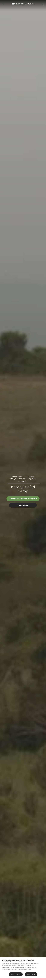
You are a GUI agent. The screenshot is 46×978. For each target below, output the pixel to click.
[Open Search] (42, 4)
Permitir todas (15, 974)
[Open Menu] (3, 4)
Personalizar (31, 974)
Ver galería (23, 505)
